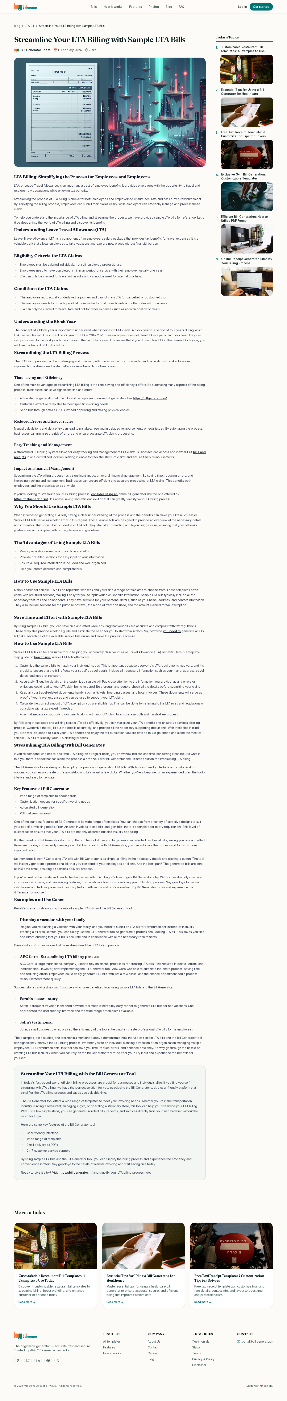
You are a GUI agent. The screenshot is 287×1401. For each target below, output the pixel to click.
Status (196, 1347)
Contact (153, 1347)
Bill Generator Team (35, 50)
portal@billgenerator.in (257, 1341)
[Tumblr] (58, 1360)
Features (135, 6)
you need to (172, 631)
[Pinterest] (48, 1360)
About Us (154, 1341)
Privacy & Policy (203, 1359)
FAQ (181, 6)
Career (152, 1353)
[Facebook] (18, 1360)
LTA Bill (29, 26)
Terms (196, 1353)
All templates (112, 1341)
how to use (42, 657)
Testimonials (200, 1341)
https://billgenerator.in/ (150, 398)
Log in (242, 6)
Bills (94, 6)
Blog (169, 6)
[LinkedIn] (38, 1360)
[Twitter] (28, 1360)
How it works (113, 6)
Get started (261, 6)
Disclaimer (199, 1365)
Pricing (154, 6)
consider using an (104, 494)
